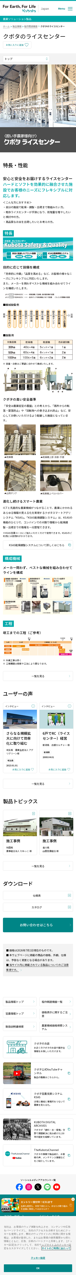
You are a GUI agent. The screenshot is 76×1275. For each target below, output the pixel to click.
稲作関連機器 (30, 26)
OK (38, 1268)
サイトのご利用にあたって (56, 1248)
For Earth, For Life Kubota (19, 8)
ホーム (6, 26)
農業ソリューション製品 (17, 19)
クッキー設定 (38, 1258)
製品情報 (17, 26)
